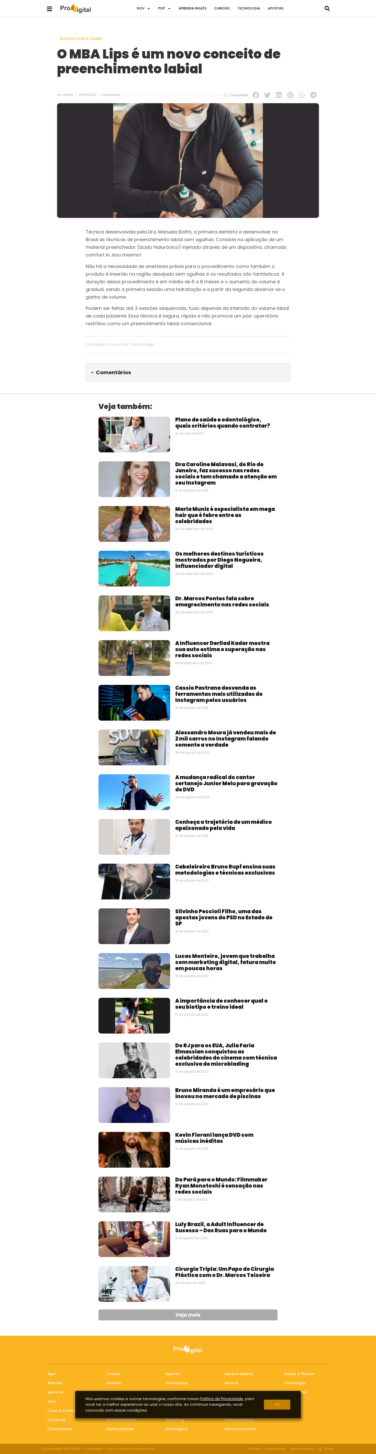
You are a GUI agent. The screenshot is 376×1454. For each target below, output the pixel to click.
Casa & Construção (66, 1410)
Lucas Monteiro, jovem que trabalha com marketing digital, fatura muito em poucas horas (225, 962)
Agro (51, 1373)
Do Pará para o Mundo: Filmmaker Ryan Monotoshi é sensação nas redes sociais (221, 1185)
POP (161, 8)
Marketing (174, 1419)
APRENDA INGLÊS (192, 8)
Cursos (113, 1373)
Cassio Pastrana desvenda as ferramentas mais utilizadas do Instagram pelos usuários (219, 694)
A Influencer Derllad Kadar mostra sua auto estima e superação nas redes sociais (222, 649)
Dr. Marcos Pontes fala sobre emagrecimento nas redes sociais (222, 601)
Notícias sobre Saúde (81, 38)
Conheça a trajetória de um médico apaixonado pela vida (223, 825)
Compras (56, 1419)
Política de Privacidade (221, 1398)
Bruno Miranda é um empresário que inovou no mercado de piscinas (225, 1093)
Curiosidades (59, 1429)
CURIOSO (222, 8)
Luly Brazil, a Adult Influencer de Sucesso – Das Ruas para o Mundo (221, 1227)
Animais (54, 1383)
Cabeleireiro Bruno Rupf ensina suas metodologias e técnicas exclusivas (225, 869)
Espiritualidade (120, 1429)
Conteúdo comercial (107, 344)
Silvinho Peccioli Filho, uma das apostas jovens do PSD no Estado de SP (223, 917)
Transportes (295, 1392)
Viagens (291, 1401)
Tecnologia (294, 1383)
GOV (141, 8)
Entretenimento (121, 1419)
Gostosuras (176, 1383)
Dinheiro (113, 1383)
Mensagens (176, 1429)
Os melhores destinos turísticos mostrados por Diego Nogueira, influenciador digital (219, 560)
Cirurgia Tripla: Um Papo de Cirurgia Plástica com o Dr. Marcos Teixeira (224, 1272)
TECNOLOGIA (249, 8)
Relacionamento (241, 1429)
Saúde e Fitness (299, 1373)
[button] (327, 8)
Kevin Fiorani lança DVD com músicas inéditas (214, 1138)
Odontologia (141, 344)
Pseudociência (239, 1419)
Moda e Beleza (239, 1373)
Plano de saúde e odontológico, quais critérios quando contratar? (222, 422)
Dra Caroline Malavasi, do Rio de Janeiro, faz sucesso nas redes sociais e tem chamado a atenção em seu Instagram (226, 473)
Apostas (55, 1392)
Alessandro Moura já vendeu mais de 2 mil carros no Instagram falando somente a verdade (225, 738)
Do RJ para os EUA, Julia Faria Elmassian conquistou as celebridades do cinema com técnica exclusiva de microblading (226, 1055)
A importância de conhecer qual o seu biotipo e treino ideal (221, 1004)
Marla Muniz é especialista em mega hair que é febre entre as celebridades (225, 515)
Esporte (172, 1373)
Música (231, 1383)
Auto (52, 1401)
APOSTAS (275, 8)
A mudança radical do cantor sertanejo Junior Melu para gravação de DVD (226, 783)
